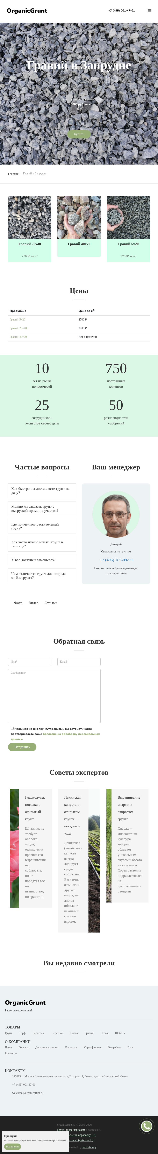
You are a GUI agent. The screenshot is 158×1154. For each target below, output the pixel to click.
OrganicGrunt (27, 11)
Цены (8, 1047)
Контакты (11, 1053)
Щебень (120, 1033)
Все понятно (12, 1146)
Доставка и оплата (46, 1047)
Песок (104, 1033)
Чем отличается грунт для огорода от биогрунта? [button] (38, 576)
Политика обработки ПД (79, 1140)
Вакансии (71, 1047)
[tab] (42, 491)
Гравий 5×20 (17, 319)
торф (69, 1129)
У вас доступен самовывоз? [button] (33, 560)
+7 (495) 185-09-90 (116, 560)
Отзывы (23, 1047)
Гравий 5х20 (128, 244)
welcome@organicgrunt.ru (27, 1092)
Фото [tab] (18, 603)
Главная (13, 173)
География (114, 1047)
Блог (130, 1047)
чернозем (79, 1129)
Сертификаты (92, 1047)
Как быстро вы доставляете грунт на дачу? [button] (40, 491)
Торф (22, 1033)
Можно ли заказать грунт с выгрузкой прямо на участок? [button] (34, 508)
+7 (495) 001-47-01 (121, 11)
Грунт (8, 1033)
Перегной (57, 1033)
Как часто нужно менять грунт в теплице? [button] (37, 544)
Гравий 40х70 (79, 244)
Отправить (22, 747)
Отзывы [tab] (51, 603)
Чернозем (38, 1033)
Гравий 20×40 (18, 328)
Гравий (89, 1033)
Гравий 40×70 (18, 336)
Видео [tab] (33, 603)
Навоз (74, 1033)
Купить (79, 134)
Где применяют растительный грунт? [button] (35, 526)
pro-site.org (89, 1147)
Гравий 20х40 (30, 244)
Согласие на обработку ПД (79, 1135)
